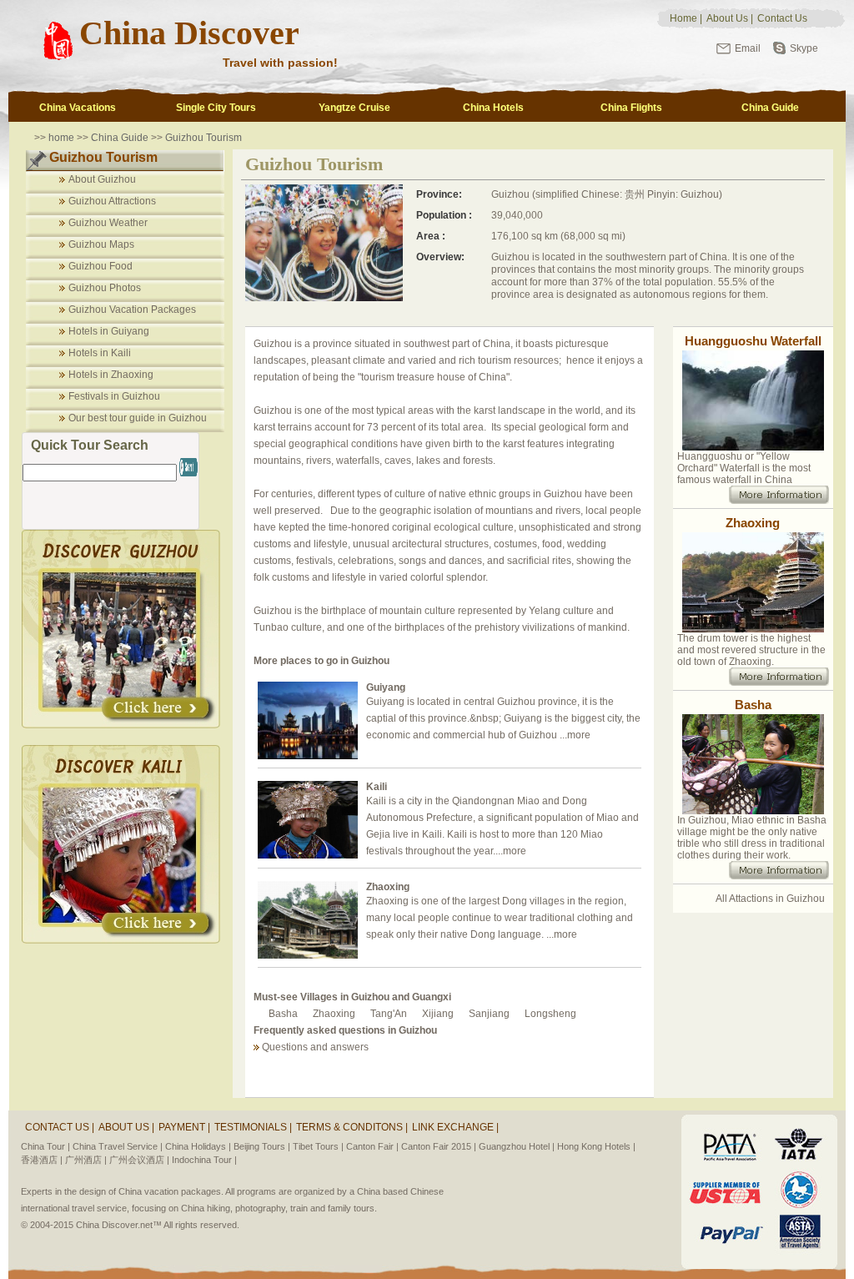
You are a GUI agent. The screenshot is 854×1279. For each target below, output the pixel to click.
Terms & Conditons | (352, 1127)
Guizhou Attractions (112, 201)
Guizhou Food (100, 266)
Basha (283, 1014)
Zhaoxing (387, 887)
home (61, 138)
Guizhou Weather (108, 223)
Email (748, 48)
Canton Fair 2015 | (438, 1146)
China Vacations (77, 107)
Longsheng (550, 1014)
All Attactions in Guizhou (770, 898)
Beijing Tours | (262, 1146)
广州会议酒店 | (139, 1160)
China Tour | (45, 1146)
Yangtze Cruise (354, 107)
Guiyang (385, 687)
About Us (727, 18)
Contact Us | (59, 1127)
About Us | (126, 1127)
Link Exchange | (455, 1127)
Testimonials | (253, 1127)
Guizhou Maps (101, 244)
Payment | (184, 1127)
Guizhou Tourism (203, 138)
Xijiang (438, 1014)
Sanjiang (489, 1014)
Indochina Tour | (204, 1160)
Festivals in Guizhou (114, 396)
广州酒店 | (86, 1160)
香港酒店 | (42, 1160)
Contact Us (782, 18)
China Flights (631, 107)
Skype (804, 48)
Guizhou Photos (104, 288)
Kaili (376, 787)
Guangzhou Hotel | (517, 1146)
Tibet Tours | (318, 1146)
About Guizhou (102, 179)
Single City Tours (216, 107)
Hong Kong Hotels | (596, 1146)
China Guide (770, 107)
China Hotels (493, 107)
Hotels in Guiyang (108, 331)
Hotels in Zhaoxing (110, 374)
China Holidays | (198, 1146)
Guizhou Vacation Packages (132, 309)
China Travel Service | (118, 1146)
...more (575, 735)
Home (683, 18)
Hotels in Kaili (99, 353)
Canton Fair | (372, 1146)
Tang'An (388, 1014)
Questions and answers (315, 1047)
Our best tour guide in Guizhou (137, 418)
